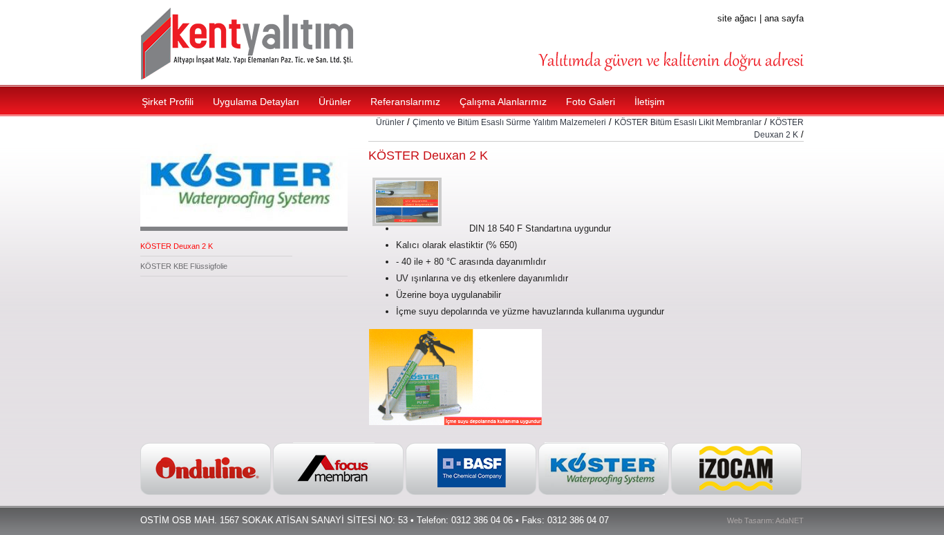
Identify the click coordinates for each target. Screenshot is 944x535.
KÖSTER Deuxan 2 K (176, 246)
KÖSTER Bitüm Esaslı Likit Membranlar (688, 122)
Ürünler (390, 122)
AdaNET (789, 520)
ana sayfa (784, 18)
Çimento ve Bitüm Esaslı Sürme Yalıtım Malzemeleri (509, 122)
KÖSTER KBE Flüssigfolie (183, 266)
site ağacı (737, 18)
